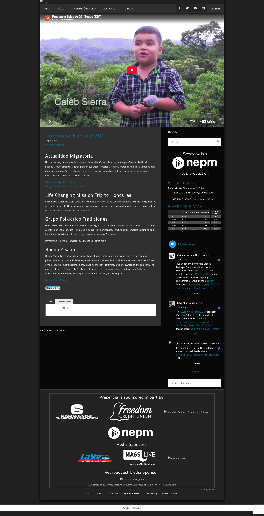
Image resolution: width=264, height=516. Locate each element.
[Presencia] (44, 2)
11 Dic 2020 (181, 259)
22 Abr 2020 (181, 307)
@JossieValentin (200, 343)
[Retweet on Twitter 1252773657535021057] (183, 333)
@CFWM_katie (202, 303)
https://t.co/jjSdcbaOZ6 (188, 355)
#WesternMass (184, 288)
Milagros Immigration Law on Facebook (65, 186)
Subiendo (59, 330)
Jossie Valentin (184, 343)
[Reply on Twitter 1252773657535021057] (177, 333)
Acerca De (109, 8)
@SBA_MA (204, 255)
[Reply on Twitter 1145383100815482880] (177, 363)
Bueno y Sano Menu (55, 280)
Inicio (47, 8)
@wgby (210, 281)
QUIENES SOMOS (133, 493)
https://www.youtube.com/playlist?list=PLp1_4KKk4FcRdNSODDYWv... (195, 323)
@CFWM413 (197, 329)
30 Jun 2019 (214, 343)
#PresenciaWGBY (203, 274)
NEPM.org (128, 8)
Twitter (196, 293)
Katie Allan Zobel (185, 303)
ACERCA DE (113, 493)
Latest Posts (65, 301)
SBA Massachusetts (187, 255)
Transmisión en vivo (84, 8)
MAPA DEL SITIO (170, 493)
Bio (51, 301)
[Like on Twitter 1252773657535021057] (188, 333)
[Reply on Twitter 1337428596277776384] (177, 293)
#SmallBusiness (201, 288)
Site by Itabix (208, 489)
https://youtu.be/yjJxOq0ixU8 (204, 284)
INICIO (89, 493)
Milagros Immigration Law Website (63, 182)
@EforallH (197, 270)
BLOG (100, 493)
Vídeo (61, 8)
